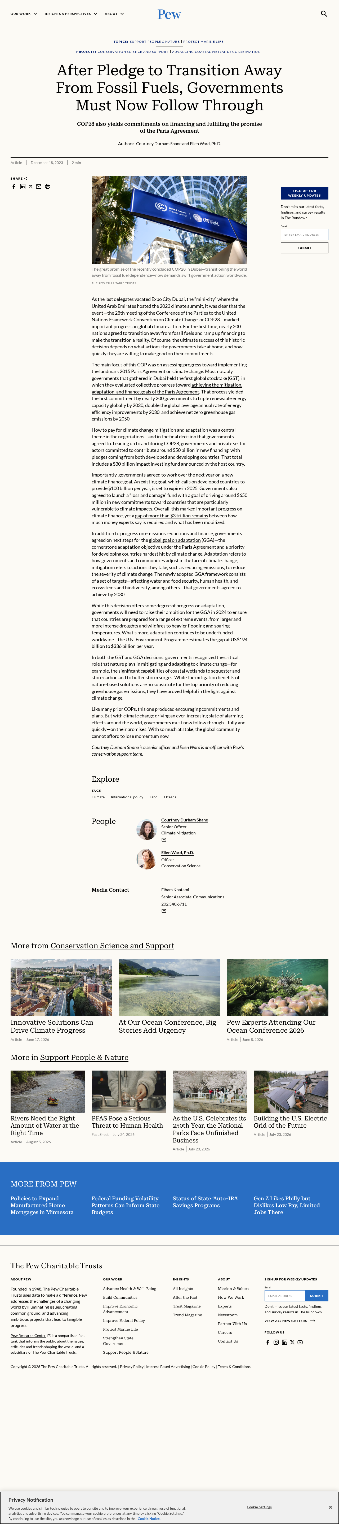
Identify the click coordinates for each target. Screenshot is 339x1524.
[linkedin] (23, 186)
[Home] (56, 1265)
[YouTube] (300, 1342)
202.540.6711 (174, 903)
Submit (304, 248)
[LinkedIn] (285, 1342)
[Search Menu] (324, 14)
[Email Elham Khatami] (164, 910)
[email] (38, 186)
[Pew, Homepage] (169, 13)
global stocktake (210, 378)
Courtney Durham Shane (184, 819)
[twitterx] (31, 186)
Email (284, 226)
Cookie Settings (259, 1507)
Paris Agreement (148, 371)
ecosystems (104, 587)
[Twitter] (292, 1342)
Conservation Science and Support (112, 945)
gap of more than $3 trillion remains (171, 515)
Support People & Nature (84, 1057)
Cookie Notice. (149, 1518)
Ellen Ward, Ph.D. (177, 852)
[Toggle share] (325, 172)
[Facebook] (268, 1342)
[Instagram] (276, 1342)
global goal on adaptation (175, 540)
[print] (47, 186)
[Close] (330, 1507)
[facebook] (14, 186)
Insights (181, 1279)
